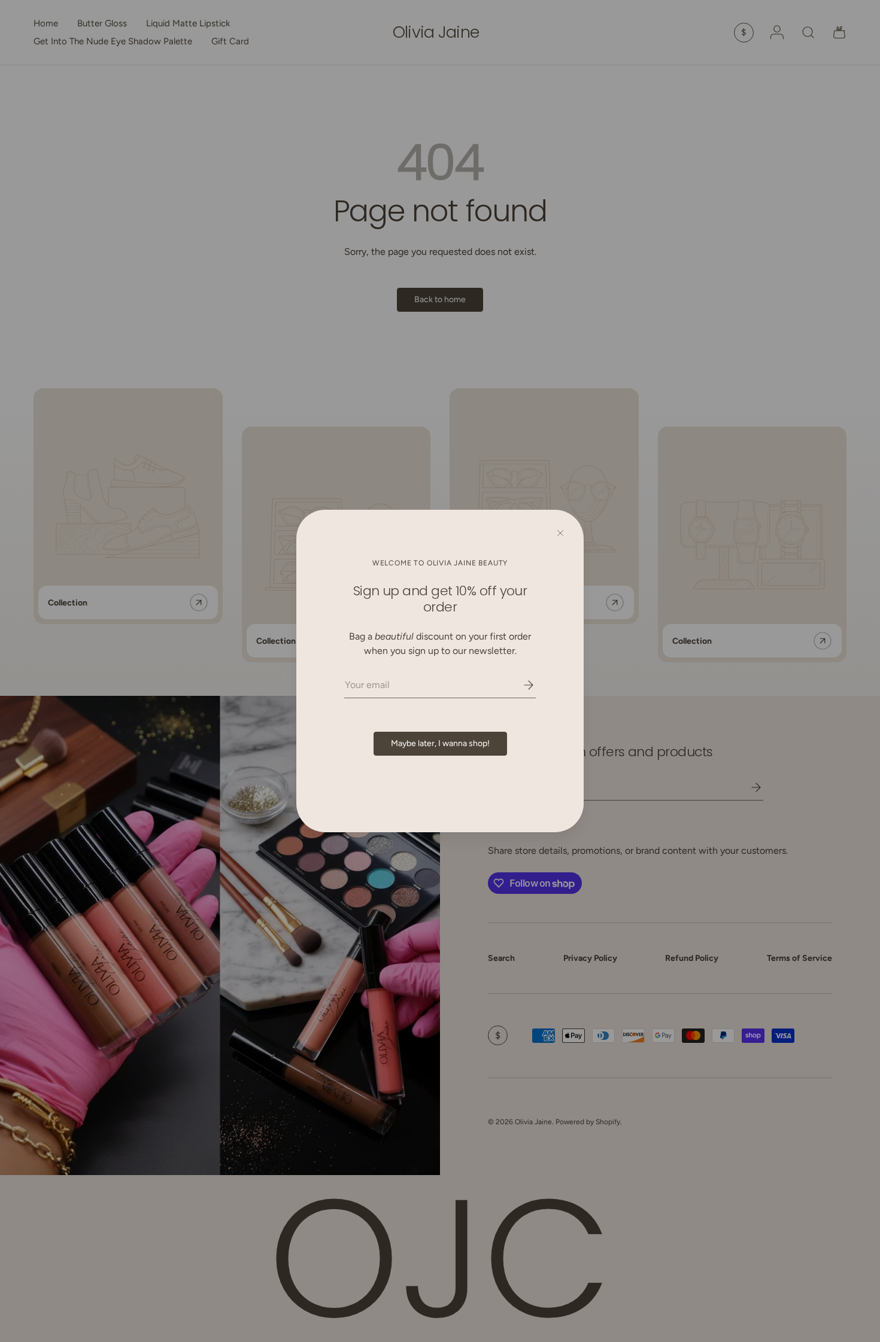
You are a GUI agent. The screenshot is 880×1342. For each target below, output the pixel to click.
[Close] (560, 533)
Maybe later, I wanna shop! (440, 743)
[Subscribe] (520, 685)
